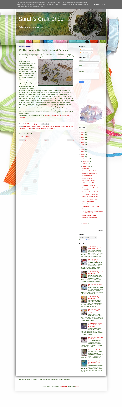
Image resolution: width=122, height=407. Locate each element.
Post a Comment (25, 136)
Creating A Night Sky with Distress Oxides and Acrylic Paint (95, 325)
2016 (82, 154)
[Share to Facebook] (47, 124)
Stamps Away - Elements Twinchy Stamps (44, 128)
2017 (82, 152)
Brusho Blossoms (87, 178)
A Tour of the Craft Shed (95, 350)
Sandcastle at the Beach (89, 204)
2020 (82, 144)
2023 (82, 137)
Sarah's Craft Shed (41, 19)
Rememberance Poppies (89, 215)
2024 (82, 135)
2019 (82, 147)
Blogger (77, 386)
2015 (82, 156)
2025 (82, 132)
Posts (83, 49)
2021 (82, 142)
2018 (82, 149)
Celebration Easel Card (89, 170)
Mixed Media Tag (87, 175)
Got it (104, 4)
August (85, 223)
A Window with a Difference (90, 183)
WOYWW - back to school (89, 217)
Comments (84, 52)
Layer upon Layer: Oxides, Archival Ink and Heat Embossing (95, 362)
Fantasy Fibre (86, 168)
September (86, 166)
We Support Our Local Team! (90, 194)
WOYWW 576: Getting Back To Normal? (94, 247)
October (85, 163)
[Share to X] (45, 124)
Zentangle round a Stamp (89, 173)
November (86, 161)
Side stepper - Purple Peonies (90, 206)
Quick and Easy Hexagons (89, 208)
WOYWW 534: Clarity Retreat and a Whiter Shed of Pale (95, 311)
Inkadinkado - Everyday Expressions (32, 126)
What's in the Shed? (88, 201)
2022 (82, 139)
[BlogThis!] (43, 124)
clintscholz (64, 386)
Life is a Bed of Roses (88, 180)
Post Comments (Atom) (33, 143)
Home (46, 140)
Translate (92, 239)
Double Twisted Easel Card (90, 191)
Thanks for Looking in (88, 185)
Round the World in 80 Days (90, 196)
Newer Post (22, 140)
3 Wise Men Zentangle (88, 220)
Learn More (96, 4)
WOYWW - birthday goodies (90, 199)
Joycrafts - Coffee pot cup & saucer (52, 126)
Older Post (71, 140)
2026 (82, 130)
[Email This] (42, 124)
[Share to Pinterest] (48, 124)
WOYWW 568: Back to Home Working (94, 260)
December (86, 159)
